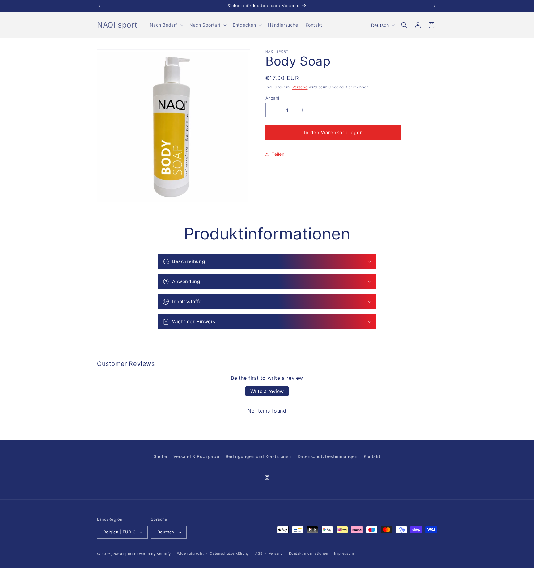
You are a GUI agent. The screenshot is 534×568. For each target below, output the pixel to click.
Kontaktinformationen (308, 553)
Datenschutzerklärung (229, 553)
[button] (166, 25)
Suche (160, 456)
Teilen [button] (278, 154)
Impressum (344, 553)
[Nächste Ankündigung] (435, 6)
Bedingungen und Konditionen (258, 456)
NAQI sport (123, 554)
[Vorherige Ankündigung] (99, 6)
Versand (300, 87)
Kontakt (372, 456)
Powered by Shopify (152, 554)
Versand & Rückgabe (196, 456)
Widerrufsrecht (190, 553)
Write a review (267, 391)
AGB (259, 553)
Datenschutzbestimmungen (328, 456)
